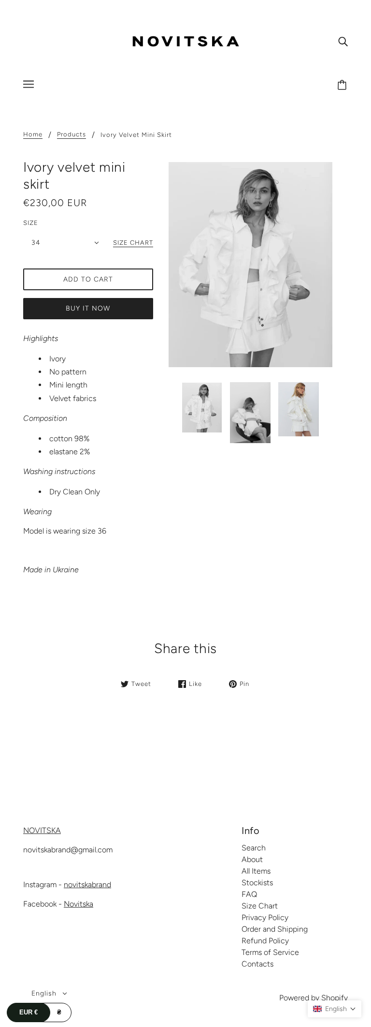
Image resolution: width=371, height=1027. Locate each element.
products (71, 134)
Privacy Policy (265, 917)
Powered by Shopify (313, 997)
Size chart (133, 242)
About (252, 859)
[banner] (185, 40)
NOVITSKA (42, 830)
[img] (343, 41)
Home (33, 134)
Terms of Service (270, 952)
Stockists (257, 882)
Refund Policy (265, 940)
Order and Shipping (275, 929)
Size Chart (260, 905)
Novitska (78, 903)
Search (254, 847)
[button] (334, 1009)
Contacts (257, 963)
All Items (256, 871)
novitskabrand (87, 884)
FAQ (249, 894)
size (30, 222)
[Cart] (343, 86)
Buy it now (88, 308)
